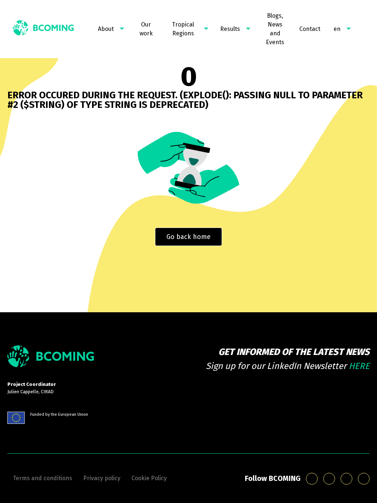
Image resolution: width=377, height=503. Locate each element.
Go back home (188, 237)
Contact (309, 28)
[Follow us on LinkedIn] (329, 479)
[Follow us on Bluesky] (312, 479)
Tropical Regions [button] (183, 29)
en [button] (337, 28)
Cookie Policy (149, 478)
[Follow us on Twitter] (364, 479)
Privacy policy (101, 478)
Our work (146, 29)
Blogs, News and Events (275, 29)
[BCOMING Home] (43, 29)
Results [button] (230, 28)
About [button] (106, 28)
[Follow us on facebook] (346, 479)
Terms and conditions (42, 478)
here (359, 366)
